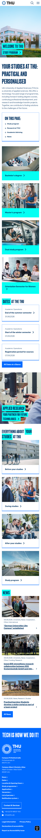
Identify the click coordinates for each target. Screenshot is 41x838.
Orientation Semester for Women (20, 286)
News (4, 777)
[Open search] (32, 3)
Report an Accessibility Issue (13, 830)
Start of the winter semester (18, 332)
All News (7, 714)
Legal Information (9, 822)
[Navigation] (38, 3)
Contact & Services (12, 805)
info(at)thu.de (9, 815)
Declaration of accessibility (12, 826)
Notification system (10, 798)
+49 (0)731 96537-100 (12, 812)
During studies (12, 506)
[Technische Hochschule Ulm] (20, 749)
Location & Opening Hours (12, 783)
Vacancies (6, 792)
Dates (4, 780)
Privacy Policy (25, 822)
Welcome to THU (13, 46)
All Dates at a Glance (12, 364)
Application (6, 789)
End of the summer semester (18, 313)
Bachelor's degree (13, 175)
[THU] (8, 3)
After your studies (13, 543)
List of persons (8, 795)
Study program (10, 52)
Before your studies (14, 469)
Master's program (13, 212)
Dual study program (14, 249)
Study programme (9, 786)
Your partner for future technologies (15, 416)
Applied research (14, 408)
